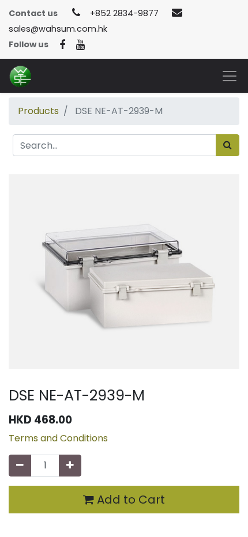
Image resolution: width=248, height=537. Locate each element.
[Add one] (70, 466)
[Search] (227, 145)
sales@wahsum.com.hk (58, 29)
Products (38, 111)
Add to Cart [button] (129, 499)
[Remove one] (20, 466)
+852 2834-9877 (124, 13)
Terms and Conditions (58, 438)
